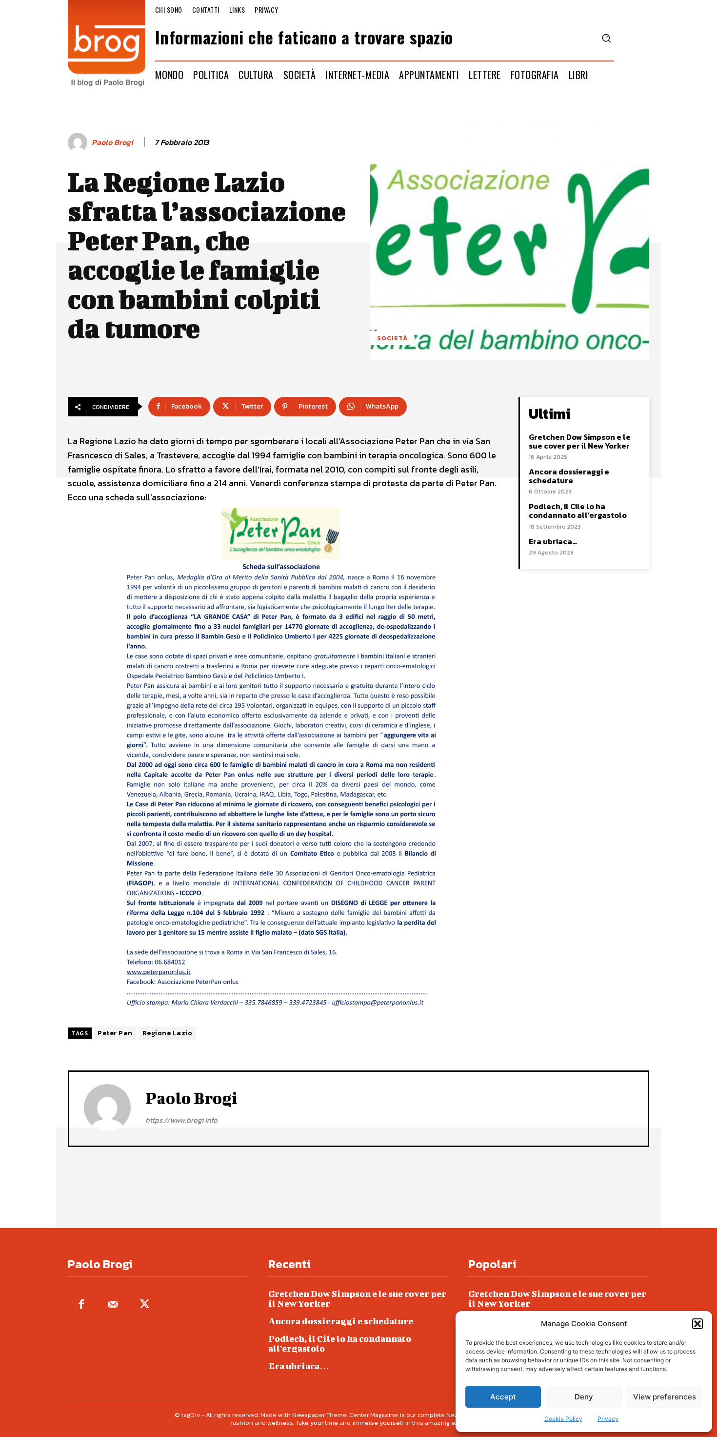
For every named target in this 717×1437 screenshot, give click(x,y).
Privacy (608, 1418)
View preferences (664, 1396)
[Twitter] (144, 1305)
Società (392, 338)
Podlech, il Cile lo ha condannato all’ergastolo (578, 510)
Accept (503, 1396)
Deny (584, 1396)
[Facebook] (81, 1305)
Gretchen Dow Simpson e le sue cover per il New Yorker (580, 441)
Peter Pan (115, 1033)
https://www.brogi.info (181, 1120)
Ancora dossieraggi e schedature (569, 476)
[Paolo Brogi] (79, 142)
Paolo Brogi (112, 142)
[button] (697, 1324)
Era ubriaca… (553, 541)
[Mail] (113, 1305)
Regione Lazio (167, 1033)
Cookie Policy (563, 1418)
